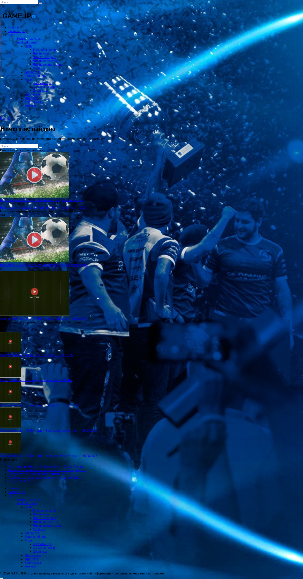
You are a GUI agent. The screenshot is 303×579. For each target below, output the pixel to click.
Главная (13, 27)
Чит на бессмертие (46, 61)
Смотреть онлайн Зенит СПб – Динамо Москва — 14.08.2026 (43, 318)
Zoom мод (40, 90)
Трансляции (16, 31)
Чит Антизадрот (44, 57)
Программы (33, 94)
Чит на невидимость (47, 64)
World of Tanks (26, 42)
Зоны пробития (35, 75)
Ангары (30, 105)
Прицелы (31, 98)
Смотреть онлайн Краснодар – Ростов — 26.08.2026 (36, 380)
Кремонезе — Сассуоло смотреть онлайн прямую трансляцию (44, 265)
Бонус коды (33, 101)
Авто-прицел (42, 83)
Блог (11, 35)
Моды (29, 79)
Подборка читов (44, 49)
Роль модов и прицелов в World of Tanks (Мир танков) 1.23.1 (42, 207)
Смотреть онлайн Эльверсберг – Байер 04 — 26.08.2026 (39, 405)
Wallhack (39, 68)
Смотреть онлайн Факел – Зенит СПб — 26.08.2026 (36, 355)
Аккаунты (32, 72)
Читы (28, 46)
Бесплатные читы (28, 38)
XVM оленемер (44, 87)
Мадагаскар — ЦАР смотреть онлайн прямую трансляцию (41, 200)
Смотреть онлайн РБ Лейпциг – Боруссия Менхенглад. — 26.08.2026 (48, 430)
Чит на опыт (41, 53)
